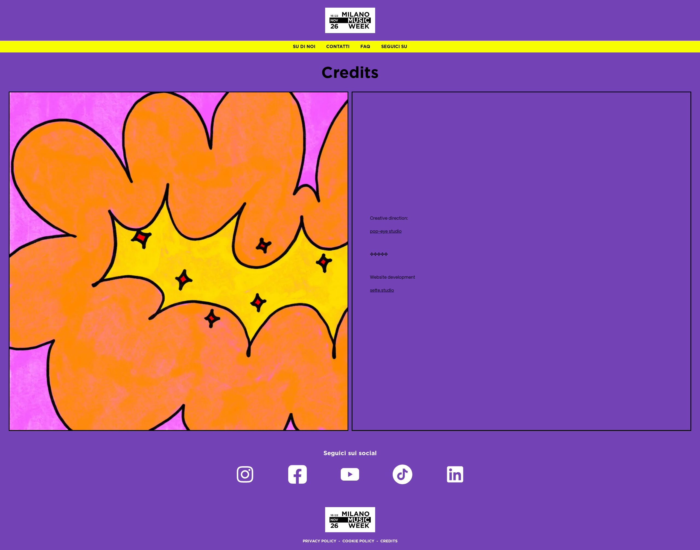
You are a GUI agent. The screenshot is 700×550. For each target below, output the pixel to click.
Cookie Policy (358, 541)
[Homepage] (350, 20)
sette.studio (382, 291)
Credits (389, 541)
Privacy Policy (319, 541)
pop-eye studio (386, 232)
